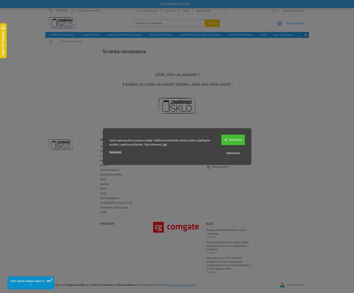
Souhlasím (235, 140)
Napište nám (203, 11)
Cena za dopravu (109, 170)
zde (164, 145)
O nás (186, 11)
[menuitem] (61, 35)
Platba (103, 165)
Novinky (104, 184)
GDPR (103, 179)
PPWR (103, 212)
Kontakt (170, 11)
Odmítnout (233, 153)
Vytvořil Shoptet (296, 285)
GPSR (103, 193)
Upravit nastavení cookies (181, 285)
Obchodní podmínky (111, 175)
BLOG (103, 189)
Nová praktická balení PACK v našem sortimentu (226, 232)
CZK (273, 10)
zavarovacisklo (220, 167)
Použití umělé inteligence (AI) (116, 203)
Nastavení (115, 152)
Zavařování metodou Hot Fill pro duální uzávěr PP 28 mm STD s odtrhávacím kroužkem (227, 246)
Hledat (212, 23)
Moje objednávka (109, 198)
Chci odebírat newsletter (175, 4)
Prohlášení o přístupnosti (114, 208)
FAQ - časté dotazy (147, 11)
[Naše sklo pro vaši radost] (177, 106)
